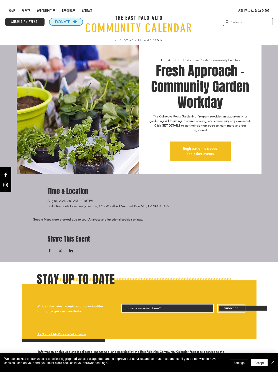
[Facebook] (6, 175)
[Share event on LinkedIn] (71, 250)
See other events (200, 154)
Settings (239, 362)
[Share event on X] (60, 250)
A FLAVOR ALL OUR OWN (139, 40)
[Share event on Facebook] (50, 250)
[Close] (272, 363)
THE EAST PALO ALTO (139, 18)
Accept (259, 362)
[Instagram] (6, 185)
